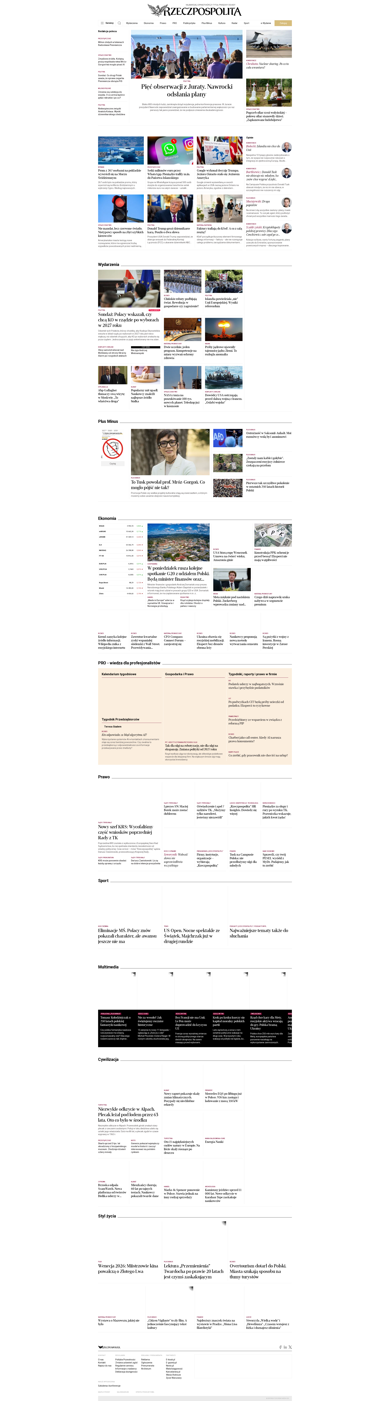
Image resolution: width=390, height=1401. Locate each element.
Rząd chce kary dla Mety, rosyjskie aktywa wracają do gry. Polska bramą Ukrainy (280, 1065)
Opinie (249, 137)
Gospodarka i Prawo (179, 679)
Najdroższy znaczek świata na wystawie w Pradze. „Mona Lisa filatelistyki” (217, 1367)
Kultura (221, 23)
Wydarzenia (132, 23)
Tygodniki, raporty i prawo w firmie (253, 679)
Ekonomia (149, 23)
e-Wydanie (266, 23)
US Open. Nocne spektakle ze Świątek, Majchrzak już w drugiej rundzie (192, 979)
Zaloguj (283, 23)
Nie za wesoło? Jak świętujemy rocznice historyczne (154, 1063)
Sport (246, 23)
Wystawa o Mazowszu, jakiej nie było (118, 1365)
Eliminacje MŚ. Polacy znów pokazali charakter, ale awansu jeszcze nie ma (127, 979)
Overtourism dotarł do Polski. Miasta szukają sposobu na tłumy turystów (258, 1314)
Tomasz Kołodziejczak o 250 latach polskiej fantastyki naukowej (115, 1063)
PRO (175, 23)
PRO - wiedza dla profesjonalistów (129, 668)
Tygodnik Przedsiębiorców (120, 724)
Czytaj (113, 463)
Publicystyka (189, 23)
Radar (235, 23)
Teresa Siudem (120, 734)
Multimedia (108, 1009)
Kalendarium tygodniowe (119, 679)
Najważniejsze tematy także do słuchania (259, 976)
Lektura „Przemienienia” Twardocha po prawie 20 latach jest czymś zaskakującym (193, 1314)
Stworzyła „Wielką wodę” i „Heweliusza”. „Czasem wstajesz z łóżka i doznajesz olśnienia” (267, 1367)
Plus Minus (207, 23)
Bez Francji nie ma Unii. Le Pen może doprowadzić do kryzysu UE (197, 1065)
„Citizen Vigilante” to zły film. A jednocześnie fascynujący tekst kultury (167, 1367)
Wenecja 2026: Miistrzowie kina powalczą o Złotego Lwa (128, 1311)
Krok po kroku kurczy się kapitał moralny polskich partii (239, 1063)
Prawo (163, 23)
